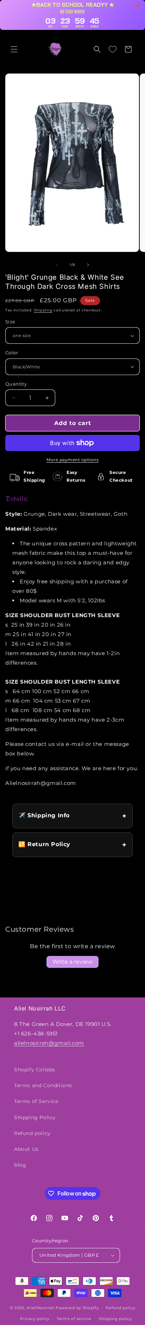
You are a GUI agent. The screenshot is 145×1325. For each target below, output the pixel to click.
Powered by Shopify (77, 1307)
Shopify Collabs (34, 1069)
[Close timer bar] (138, 5)
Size (10, 321)
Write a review (72, 961)
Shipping (43, 310)
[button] (14, 49)
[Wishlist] (112, 49)
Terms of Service (36, 1101)
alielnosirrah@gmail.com (49, 1043)
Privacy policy (35, 1318)
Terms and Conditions (43, 1085)
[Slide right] (88, 265)
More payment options (72, 459)
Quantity (16, 384)
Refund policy (32, 1133)
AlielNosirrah (40, 1307)
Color (11, 352)
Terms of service (74, 1318)
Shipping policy (115, 1318)
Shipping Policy (35, 1117)
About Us (26, 1149)
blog (20, 1165)
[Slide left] (57, 265)
